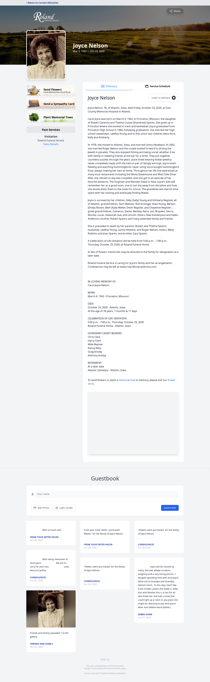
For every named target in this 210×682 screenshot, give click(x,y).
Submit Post (170, 507)
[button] (51, 608)
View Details (50, 144)
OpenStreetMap (108, 673)
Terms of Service (113, 668)
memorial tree (127, 380)
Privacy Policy (96, 668)
